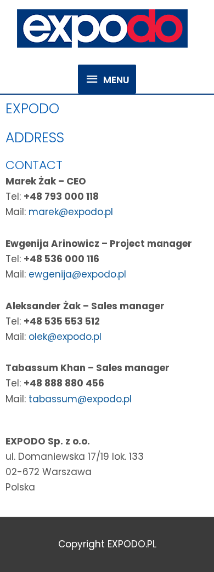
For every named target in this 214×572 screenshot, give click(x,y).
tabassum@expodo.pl (80, 399)
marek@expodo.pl (71, 211)
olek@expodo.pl (65, 336)
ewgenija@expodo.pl (76, 274)
